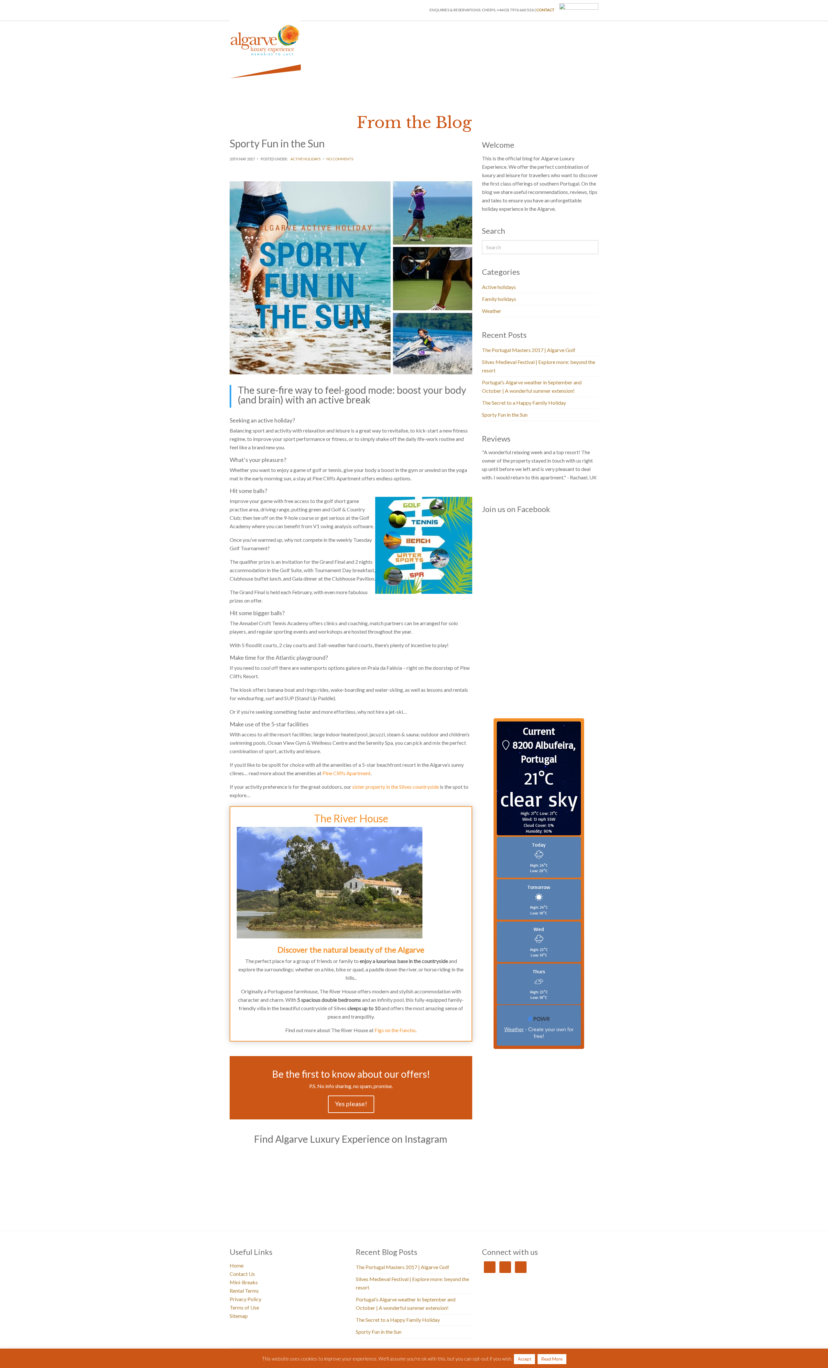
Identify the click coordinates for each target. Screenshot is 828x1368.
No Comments (339, 159)
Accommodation (417, 29)
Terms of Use (244, 1307)
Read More (551, 1359)
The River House (351, 818)
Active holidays (305, 159)
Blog (544, 29)
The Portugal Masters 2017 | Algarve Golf (528, 350)
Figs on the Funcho (395, 1030)
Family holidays (499, 299)
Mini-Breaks (491, 29)
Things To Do (457, 29)
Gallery (567, 29)
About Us (520, 29)
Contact (545, 9)
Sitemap (239, 1316)
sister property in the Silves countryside (395, 787)
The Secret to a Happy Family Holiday (524, 403)
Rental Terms (244, 1291)
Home (385, 29)
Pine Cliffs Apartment (346, 773)
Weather (491, 311)
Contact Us (242, 1274)
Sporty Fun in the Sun (505, 414)
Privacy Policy (245, 1299)
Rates (588, 29)
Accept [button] (524, 1359)
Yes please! (351, 1103)
